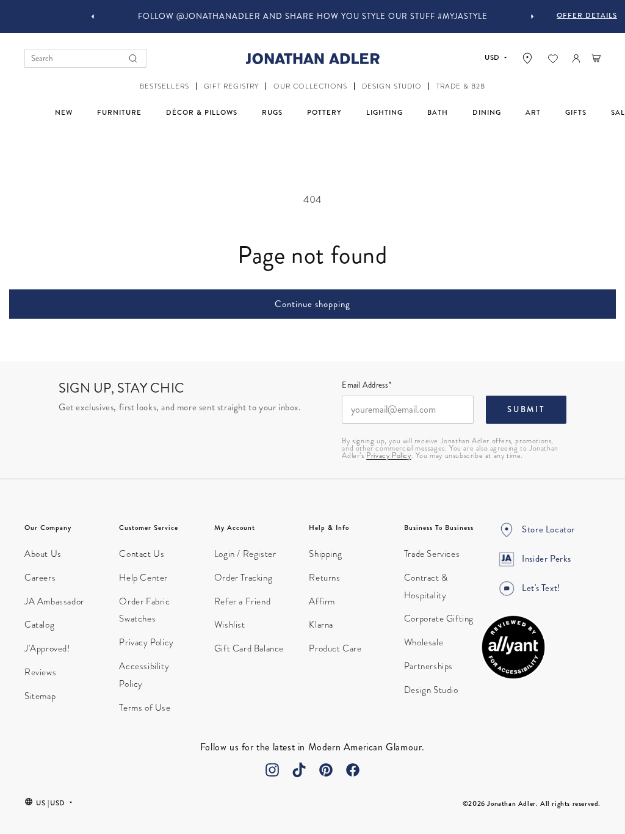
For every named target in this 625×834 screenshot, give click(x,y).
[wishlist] (553, 58)
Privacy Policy (388, 455)
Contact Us (141, 554)
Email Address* (366, 386)
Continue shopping (312, 304)
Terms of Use (144, 708)
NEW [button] (64, 112)
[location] (527, 58)
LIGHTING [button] (384, 112)
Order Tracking (243, 577)
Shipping (325, 554)
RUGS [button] (272, 112)
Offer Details (587, 15)
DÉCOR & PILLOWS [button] (201, 112)
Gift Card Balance (249, 648)
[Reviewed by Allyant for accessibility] (513, 647)
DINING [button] (486, 112)
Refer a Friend (242, 601)
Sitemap (40, 696)
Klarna (321, 624)
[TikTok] (299, 770)
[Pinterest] (326, 770)
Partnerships (428, 666)
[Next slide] (532, 16)
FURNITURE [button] (119, 112)
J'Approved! (47, 648)
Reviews (40, 672)
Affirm (322, 601)
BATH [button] (437, 112)
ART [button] (533, 112)
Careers (40, 577)
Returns (324, 577)
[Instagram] (272, 770)
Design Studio (431, 690)
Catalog (39, 624)
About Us (43, 554)
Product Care (335, 648)
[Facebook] (353, 770)
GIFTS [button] (576, 112)
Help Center (143, 577)
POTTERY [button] (324, 112)
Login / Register (245, 554)
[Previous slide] (93, 16)
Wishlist (229, 624)
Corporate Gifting (439, 618)
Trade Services (432, 554)
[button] (164, 86)
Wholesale (423, 642)
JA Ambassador (54, 601)
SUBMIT (526, 409)
